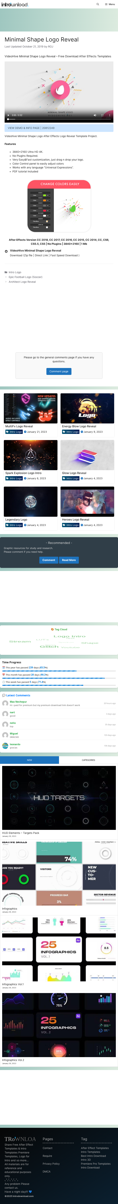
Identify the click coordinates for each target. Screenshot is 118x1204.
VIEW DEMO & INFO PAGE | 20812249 (31, 128)
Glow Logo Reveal (74, 473)
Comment (48, 560)
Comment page (58, 371)
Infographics (9, 908)
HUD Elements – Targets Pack (20, 832)
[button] (98, 4)
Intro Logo (15, 272)
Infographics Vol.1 (13, 984)
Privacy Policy (51, 1163)
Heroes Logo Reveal (75, 519)
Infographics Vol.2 (13, 1060)
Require (47, 1155)
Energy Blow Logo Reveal (79, 426)
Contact (47, 1148)
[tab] (29, 760)
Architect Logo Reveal (22, 281)
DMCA (47, 1171)
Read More (69, 560)
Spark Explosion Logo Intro (23, 473)
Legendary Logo (16, 519)
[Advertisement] (59, 18)
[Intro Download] (15, 4)
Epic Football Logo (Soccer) (25, 277)
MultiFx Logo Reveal (19, 426)
